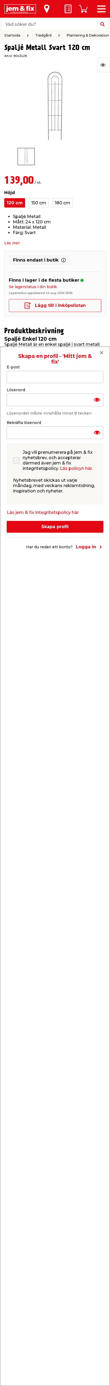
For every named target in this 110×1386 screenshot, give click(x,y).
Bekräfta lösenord (24, 422)
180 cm (62, 202)
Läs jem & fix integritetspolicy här (43, 512)
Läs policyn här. (76, 468)
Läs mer (12, 243)
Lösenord (16, 389)
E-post (13, 367)
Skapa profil (55, 526)
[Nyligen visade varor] (104, 65)
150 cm (38, 202)
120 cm (15, 202)
